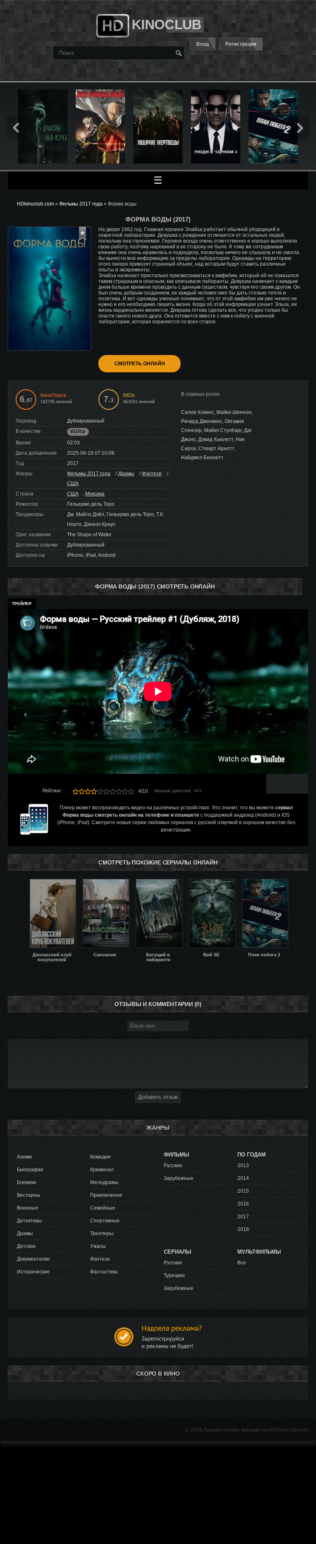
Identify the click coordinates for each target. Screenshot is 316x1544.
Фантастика (104, 1272)
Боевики (26, 1182)
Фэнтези (152, 474)
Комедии (100, 1157)
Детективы (29, 1221)
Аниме (24, 1157)
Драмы (126, 474)
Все (241, 1263)
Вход (202, 44)
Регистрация (240, 44)
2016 (243, 1204)
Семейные (102, 1208)
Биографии (30, 1170)
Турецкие (174, 1275)
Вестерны (28, 1195)
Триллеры (102, 1233)
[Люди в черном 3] (215, 92)
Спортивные (105, 1221)
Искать (178, 53)
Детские (26, 1246)
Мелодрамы (104, 1182)
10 (131, 791)
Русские (173, 1165)
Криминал (102, 1170)
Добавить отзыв (158, 1097)
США (73, 483)
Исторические (33, 1272)
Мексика (95, 494)
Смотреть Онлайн (139, 364)
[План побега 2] (273, 92)
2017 (243, 1216)
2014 (243, 1178)
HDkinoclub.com (35, 204)
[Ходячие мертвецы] (158, 92)
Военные (27, 1208)
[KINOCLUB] (111, 22)
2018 (243, 1229)
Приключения (106, 1195)
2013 (243, 1165)
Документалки (33, 1259)
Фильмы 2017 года (88, 474)
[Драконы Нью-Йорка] (42, 92)
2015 (243, 1191)
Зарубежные (178, 1178)
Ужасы (98, 1246)
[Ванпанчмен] (100, 92)
